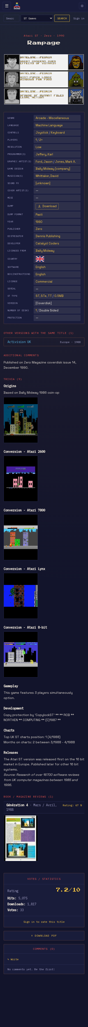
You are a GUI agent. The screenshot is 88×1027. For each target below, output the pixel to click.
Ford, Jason (44, 162)
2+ (41, 140)
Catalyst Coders (47, 243)
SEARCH (62, 18)
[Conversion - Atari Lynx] (21, 596)
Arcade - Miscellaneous (52, 118)
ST (37, 296)
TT (50, 296)
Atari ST (31, 35)
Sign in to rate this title (44, 921)
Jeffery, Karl (44, 154)
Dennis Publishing (48, 236)
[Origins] (21, 420)
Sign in (78, 18)
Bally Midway (45, 251)
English (41, 267)
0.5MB (59, 296)
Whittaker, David (47, 176)
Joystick (42, 132)
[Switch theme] (82, 6)
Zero (39, 229)
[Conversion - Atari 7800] (21, 537)
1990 (39, 222)
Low (38, 147)
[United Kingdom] (40, 259)
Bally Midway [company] (53, 169)
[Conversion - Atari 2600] (21, 479)
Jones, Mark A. (65, 162)
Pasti (39, 214)
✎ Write (13, 959)
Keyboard (58, 132)
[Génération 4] (21, 838)
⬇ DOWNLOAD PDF (44, 935)
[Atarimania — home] (17, 6)
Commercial (44, 281)
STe (43, 296)
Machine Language (49, 125)
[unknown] (43, 183)
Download (49, 206)
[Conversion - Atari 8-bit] (21, 654)
